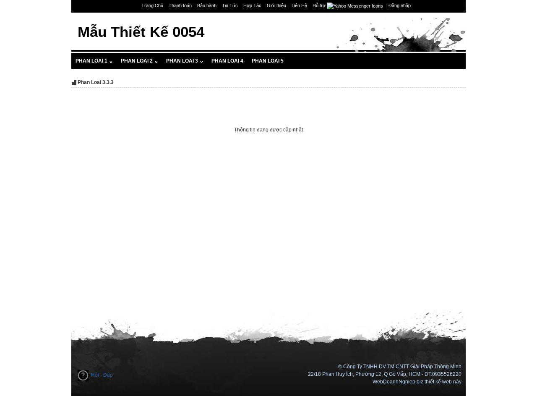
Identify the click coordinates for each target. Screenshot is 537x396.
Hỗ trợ (320, 5)
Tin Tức (230, 5)
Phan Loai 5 (268, 61)
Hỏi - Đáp (102, 375)
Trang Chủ (152, 5)
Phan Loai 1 (94, 61)
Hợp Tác (252, 5)
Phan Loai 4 (227, 61)
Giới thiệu (276, 5)
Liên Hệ (299, 5)
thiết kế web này (443, 382)
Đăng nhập (399, 5)
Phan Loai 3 (184, 61)
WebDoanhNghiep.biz (398, 382)
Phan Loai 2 (139, 61)
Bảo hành (206, 5)
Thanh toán (180, 5)
